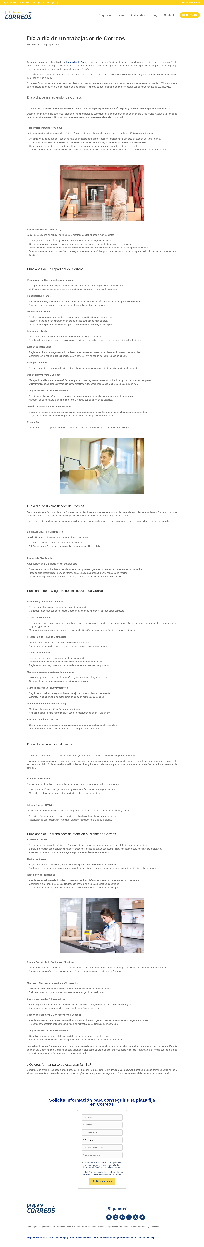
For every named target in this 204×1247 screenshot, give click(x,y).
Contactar (170, 15)
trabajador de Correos (78, 62)
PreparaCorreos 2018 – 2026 (40, 1237)
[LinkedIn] (43, 3)
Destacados (137, 15)
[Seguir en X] (135, 1217)
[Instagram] (52, 3)
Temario (121, 15)
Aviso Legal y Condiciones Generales (73, 1237)
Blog (155, 15)
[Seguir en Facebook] (129, 1217)
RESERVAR (189, 15)
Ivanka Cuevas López (40, 45)
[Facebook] (34, 3)
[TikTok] (57, 3)
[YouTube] (48, 3)
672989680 (12, 3)
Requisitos (105, 15)
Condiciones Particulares (105, 1237)
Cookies (141, 1237)
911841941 (24, 3)
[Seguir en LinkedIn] (122, 1217)
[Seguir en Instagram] (115, 1217)
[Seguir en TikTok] (142, 1217)
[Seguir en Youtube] (109, 1217)
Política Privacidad (127, 1237)
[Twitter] (39, 3)
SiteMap (151, 1237)
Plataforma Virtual (191, 3)
